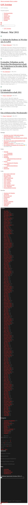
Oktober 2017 (7, 274)
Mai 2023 (6, 226)
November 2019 (8, 246)
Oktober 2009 (7, 402)
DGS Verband (7, 175)
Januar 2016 (7, 302)
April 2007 (6, 415)
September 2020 (8, 243)
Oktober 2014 (7, 321)
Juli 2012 (6, 358)
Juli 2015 (6, 309)
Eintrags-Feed (7, 470)
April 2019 (6, 251)
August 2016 (7, 292)
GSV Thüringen (8, 186)
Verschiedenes (7, 203)
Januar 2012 (7, 366)
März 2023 (6, 227)
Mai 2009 (6, 409)
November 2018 (8, 257)
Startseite (6, 151)
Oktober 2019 (7, 247)
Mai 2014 (6, 328)
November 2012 (8, 352)
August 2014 (7, 324)
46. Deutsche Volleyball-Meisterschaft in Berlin (15, 138)
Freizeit (5, 161)
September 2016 (8, 290)
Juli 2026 (6, 211)
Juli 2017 (6, 276)
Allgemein (8, 45)
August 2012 (7, 356)
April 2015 (6, 313)
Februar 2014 (7, 332)
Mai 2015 (6, 311)
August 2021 (7, 240)
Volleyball (8, 95)
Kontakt (6, 20)
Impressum (6, 168)
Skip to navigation (5, 1)
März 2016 (6, 299)
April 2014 (6, 330)
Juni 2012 (6, 359)
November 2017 (8, 272)
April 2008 (6, 414)
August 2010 (7, 390)
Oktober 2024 (7, 219)
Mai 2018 (6, 264)
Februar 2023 (7, 229)
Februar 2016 (7, 300)
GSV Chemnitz (7, 180)
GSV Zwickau (6, 5)
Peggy (4, 45)
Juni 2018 (6, 262)
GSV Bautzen (7, 179)
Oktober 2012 (7, 353)
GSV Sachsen (7, 183)
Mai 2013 (6, 344)
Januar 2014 (7, 334)
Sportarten (6, 157)
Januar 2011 (7, 383)
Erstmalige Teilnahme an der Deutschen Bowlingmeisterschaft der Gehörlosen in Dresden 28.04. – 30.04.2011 (14, 65)
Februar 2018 (7, 268)
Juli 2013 (6, 342)
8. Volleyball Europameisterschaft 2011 (11, 91)
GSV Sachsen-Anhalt (9, 185)
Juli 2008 (6, 412)
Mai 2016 (6, 296)
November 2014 (8, 320)
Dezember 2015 (8, 303)
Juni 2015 (6, 310)
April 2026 (6, 212)
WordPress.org (7, 473)
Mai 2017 (6, 279)
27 (7, 446)
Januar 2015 (7, 317)
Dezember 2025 (8, 213)
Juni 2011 (6, 376)
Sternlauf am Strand (8, 143)
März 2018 (6, 267)
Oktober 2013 (7, 338)
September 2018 (8, 260)
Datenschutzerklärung (12, 165)
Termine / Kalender (8, 201)
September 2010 (8, 388)
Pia (4, 71)
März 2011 (6, 380)
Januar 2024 (7, 223)
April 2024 (6, 220)
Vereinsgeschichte (8, 13)
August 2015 (7, 307)
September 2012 (8, 355)
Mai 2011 (6, 377)
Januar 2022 (7, 239)
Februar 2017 (7, 283)
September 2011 (8, 372)
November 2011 (8, 369)
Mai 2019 (6, 250)
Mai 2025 (6, 216)
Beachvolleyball (8, 196)
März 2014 (6, 331)
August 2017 (7, 275)
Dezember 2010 (8, 384)
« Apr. (2, 449)
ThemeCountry (4, 502)
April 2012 (6, 362)
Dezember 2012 (8, 351)
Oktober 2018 (7, 258)
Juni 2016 (6, 295)
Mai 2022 (6, 236)
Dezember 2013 (8, 335)
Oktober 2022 (7, 232)
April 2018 (6, 265)
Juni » (6, 449)
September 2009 (8, 404)
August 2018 (7, 261)
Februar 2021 (7, 241)
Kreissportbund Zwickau (10, 187)
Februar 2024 (7, 222)
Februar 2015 (7, 316)
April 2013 (6, 345)
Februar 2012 (7, 365)
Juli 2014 (6, 325)
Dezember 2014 (8, 318)
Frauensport (7, 197)
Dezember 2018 (8, 255)
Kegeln (8, 160)
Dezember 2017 (8, 271)
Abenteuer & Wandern (12, 163)
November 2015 (8, 304)
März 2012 (6, 363)
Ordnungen (6, 17)
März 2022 (6, 237)
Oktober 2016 (7, 289)
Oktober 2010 (7, 387)
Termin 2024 (7, 16)
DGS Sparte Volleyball (9, 173)
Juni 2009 (6, 408)
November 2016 (8, 288)
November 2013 (8, 337)
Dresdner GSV (7, 176)
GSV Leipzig (7, 182)
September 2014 (8, 323)
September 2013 (8, 339)
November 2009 (8, 401)
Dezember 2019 (8, 244)
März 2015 (6, 314)
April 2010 (6, 395)
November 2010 (8, 386)
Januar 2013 (7, 349)
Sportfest (6, 200)
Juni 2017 (6, 278)
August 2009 (7, 405)
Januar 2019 (7, 254)
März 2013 (6, 346)
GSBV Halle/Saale (8, 178)
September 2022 (8, 233)
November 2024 (8, 218)
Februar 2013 (7, 348)
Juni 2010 (6, 393)
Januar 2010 (7, 400)
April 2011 (6, 379)
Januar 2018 (7, 269)
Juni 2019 (6, 248)
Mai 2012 (6, 360)
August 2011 (7, 373)
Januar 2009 (7, 411)
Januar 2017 (7, 285)
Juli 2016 (6, 293)
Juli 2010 (6, 391)
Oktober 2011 (7, 370)
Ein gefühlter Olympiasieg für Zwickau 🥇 (14, 145)
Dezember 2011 (8, 367)
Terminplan (9, 153)
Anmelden (6, 469)
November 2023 (8, 225)
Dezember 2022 (8, 230)
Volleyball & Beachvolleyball (14, 158)
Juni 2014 (6, 327)
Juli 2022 (6, 234)
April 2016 (6, 297)
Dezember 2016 (8, 286)
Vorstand (6, 14)
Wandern (6, 205)
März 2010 (6, 397)
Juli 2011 (6, 374)
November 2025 (8, 215)
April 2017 (6, 281)
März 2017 (6, 282)
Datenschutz (7, 18)
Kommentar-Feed (8, 472)
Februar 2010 (7, 398)
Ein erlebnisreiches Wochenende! (14, 113)
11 (4, 442)
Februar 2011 (7, 381)
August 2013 (7, 341)
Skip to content (13, 1)
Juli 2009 (6, 407)
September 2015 (8, 306)
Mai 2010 (6, 394)
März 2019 (6, 253)
